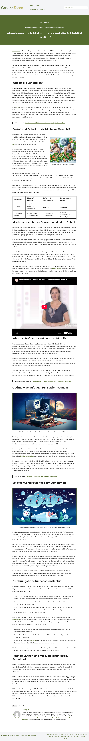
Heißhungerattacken (27, 456)
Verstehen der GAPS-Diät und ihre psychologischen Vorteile (45, 123)
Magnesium (16, 619)
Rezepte (39, 5)
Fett (13, 144)
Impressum (5, 735)
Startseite (28, 27)
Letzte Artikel (21, 705)
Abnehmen (16, 51)
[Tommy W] (16, 717)
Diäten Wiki (32, 735)
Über (14, 705)
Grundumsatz (56, 268)
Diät (17, 107)
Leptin (21, 154)
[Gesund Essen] (12, 7)
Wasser (33, 640)
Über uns (24, 735)
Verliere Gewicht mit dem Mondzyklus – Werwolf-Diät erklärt (51, 381)
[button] (44, 9)
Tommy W (46, 22)
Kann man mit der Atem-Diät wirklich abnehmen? (41, 476)
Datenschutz (14, 735)
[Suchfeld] (86, 7)
